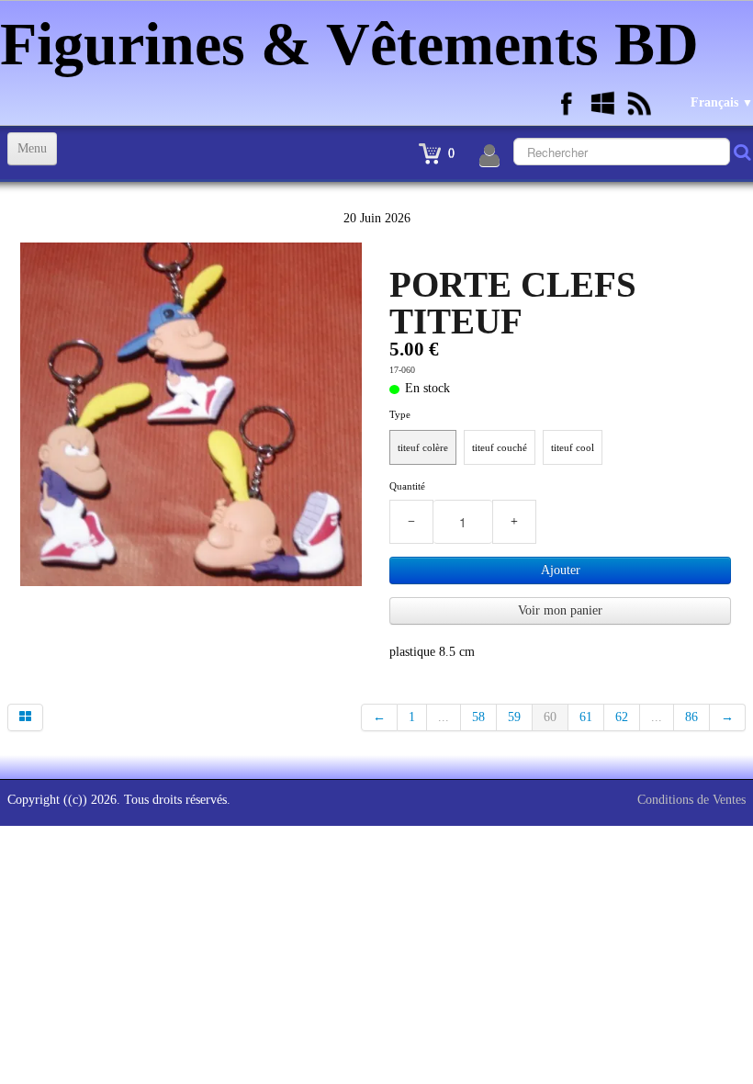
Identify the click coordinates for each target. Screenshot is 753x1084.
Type (399, 414)
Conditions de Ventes (691, 800)
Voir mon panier (560, 610)
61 (585, 717)
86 (691, 717)
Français (722, 102)
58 (478, 717)
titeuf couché (499, 447)
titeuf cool (572, 447)
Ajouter (560, 570)
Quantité (407, 485)
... (443, 717)
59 (514, 717)
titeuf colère (423, 447)
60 (550, 717)
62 (621, 717)
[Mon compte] (489, 156)
